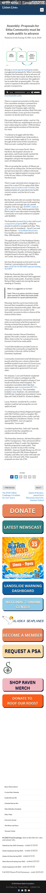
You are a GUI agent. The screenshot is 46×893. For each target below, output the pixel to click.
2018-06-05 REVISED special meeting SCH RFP (23, 267)
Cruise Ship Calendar (12, 792)
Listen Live (9, 7)
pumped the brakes (24, 221)
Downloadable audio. (13, 95)
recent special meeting (21, 70)
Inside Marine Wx (11, 798)
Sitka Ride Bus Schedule (13, 809)
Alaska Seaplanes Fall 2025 (11, 867)
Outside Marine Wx (11, 803)
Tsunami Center (10, 831)
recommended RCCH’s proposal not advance (21, 388)
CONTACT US (35, 887)
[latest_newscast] (23, 533)
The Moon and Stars (11, 825)
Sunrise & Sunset (10, 820)
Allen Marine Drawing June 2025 (13, 861)
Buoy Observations (11, 787)
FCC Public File (11, 887)
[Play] (7, 92)
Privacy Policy (23, 887)
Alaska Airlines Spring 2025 (12, 856)
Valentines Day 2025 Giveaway (13, 845)
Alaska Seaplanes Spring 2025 (12, 851)
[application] (23, 92)
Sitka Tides (8, 814)
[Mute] (32, 92)
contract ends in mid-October (23, 187)
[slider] (37, 92)
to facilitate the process (28, 230)
